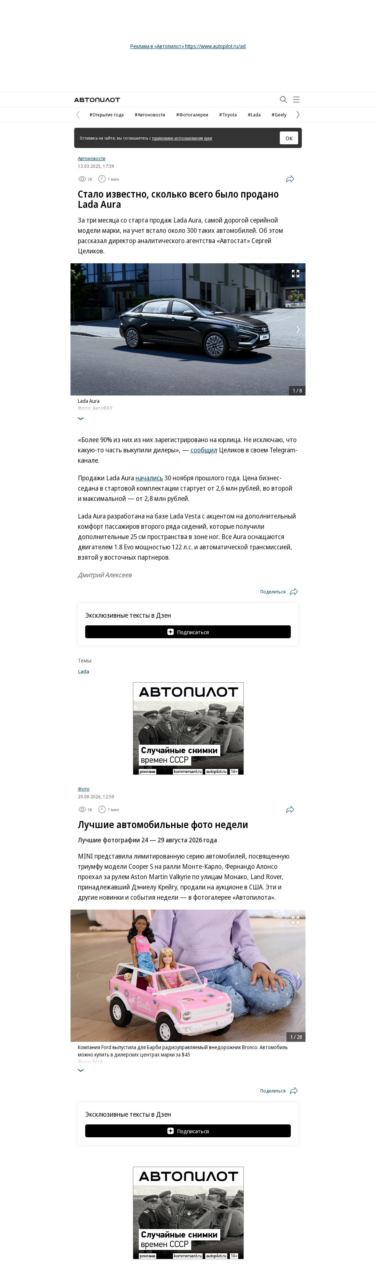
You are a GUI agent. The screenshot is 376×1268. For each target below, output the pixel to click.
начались (149, 477)
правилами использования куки (182, 138)
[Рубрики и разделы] (296, 99)
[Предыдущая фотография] (77, 329)
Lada (83, 671)
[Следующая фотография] (298, 329)
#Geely (279, 114)
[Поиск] (283, 99)
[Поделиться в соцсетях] (290, 178)
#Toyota (228, 114)
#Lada (254, 114)
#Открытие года (107, 114)
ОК (289, 138)
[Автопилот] (97, 99)
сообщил (204, 449)
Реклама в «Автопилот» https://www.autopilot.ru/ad (188, 46)
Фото (84, 788)
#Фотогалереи (192, 114)
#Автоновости (150, 114)
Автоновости (91, 158)
